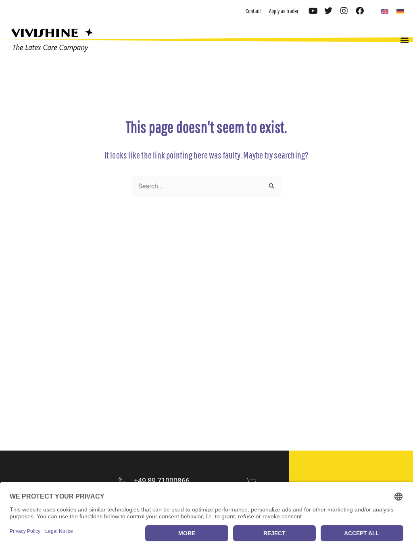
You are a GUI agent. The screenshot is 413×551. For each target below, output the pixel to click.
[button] (404, 39)
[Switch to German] (400, 11)
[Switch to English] (384, 11)
